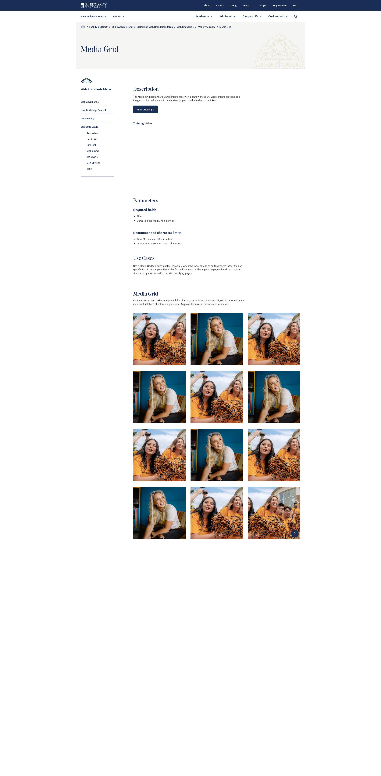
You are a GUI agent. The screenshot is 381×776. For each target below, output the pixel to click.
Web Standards (185, 26)
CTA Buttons (93, 162)
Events (220, 5)
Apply (263, 5)
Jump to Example (145, 109)
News (245, 5)
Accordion (92, 133)
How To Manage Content (93, 110)
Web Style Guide (206, 26)
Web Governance (90, 101)
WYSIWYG (92, 156)
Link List (91, 144)
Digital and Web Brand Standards (154, 26)
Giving (233, 5)
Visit (294, 5)
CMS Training (87, 118)
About (207, 5)
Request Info (279, 5)
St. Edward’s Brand (122, 26)
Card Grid (92, 138)
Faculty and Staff (98, 26)
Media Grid (93, 150)
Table (90, 168)
